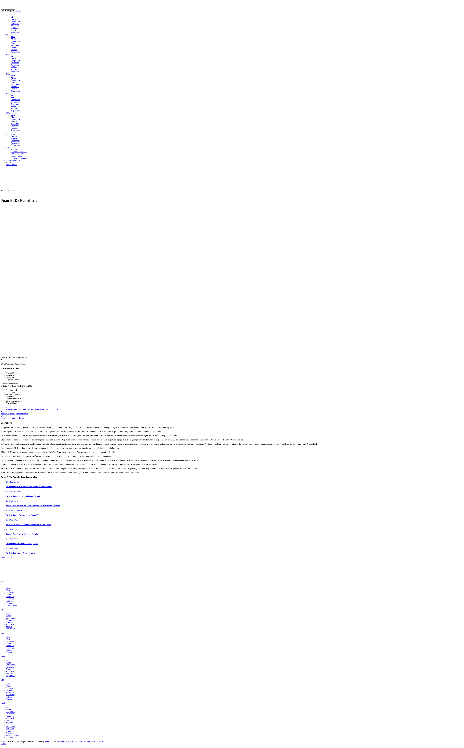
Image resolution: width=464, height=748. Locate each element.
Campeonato (15, 21)
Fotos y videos (16, 156)
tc (6, 15)
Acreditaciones (11, 165)
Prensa (8, 147)
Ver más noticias (7, 558)
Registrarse (15, 143)
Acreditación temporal (19, 158)
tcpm (8, 74)
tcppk (8, 113)
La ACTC (14, 136)
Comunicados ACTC (19, 152)
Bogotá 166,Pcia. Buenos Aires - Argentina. (75, 742)
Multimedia (15, 28)
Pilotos (13, 19)
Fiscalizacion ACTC (18, 154)
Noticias (14, 30)
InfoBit (47, 742)
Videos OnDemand (13, 735)
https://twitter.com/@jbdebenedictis (14, 413)
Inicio (13, 17)
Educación (10, 162)
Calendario (15, 24)
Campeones (15, 141)
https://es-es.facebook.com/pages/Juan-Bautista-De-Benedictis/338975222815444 (32, 408)
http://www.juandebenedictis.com (13, 417)
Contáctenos (15, 145)
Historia (14, 139)
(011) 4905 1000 (99, 742)
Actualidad (10, 729)
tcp (7, 34)
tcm (7, 54)
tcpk (7, 93)
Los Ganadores (11, 605)
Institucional (10, 134)
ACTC (18, 11)
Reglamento (15, 32)
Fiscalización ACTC (13, 160)
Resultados (15, 26)
